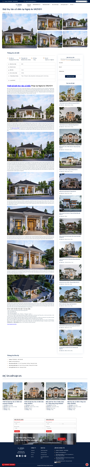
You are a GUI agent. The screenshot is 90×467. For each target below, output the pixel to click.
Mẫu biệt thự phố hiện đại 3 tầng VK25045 (67, 191)
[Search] (86, 1)
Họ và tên (61, 62)
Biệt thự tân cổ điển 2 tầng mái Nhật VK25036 (68, 169)
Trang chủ (29, 4)
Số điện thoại (61, 71)
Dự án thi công (55, 4)
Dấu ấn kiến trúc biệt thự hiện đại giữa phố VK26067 (69, 325)
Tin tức (71, 4)
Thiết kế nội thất (45, 4)
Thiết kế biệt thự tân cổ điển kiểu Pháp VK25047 (68, 124)
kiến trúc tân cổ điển (15, 128)
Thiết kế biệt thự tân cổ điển (19, 86)
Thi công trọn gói (44, 454)
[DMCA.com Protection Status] (57, 462)
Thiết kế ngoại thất (44, 450)
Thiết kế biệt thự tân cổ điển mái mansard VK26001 (69, 103)
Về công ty (33, 452)
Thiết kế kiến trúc (36, 4)
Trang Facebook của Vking (11, 324)
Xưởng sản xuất (64, 4)
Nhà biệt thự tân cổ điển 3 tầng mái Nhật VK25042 (69, 282)
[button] (62, 439)
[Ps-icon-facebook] (17, 456)
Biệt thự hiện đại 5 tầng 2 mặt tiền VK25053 (68, 303)
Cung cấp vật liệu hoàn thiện (45, 457)
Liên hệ (28, 5)
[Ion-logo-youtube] (22, 456)
